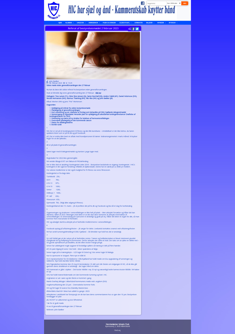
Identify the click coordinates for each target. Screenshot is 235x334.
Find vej (117, 330)
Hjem (60, 23)
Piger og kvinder (109, 23)
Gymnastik (139, 23)
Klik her (98, 93)
